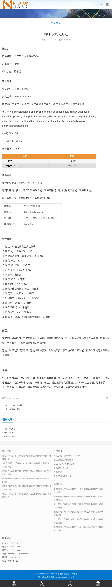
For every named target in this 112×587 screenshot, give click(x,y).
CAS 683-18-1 (13, 398)
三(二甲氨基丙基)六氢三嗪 (64, 464)
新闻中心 (6, 451)
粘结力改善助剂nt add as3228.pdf (67, 456)
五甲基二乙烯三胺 (61, 468)
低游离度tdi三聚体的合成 (63, 460)
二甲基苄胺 (58, 472)
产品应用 (58, 451)
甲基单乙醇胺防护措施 (62, 476)
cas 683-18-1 (9, 429)
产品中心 (56, 23)
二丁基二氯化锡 (16, 405)
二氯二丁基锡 (15, 409)
